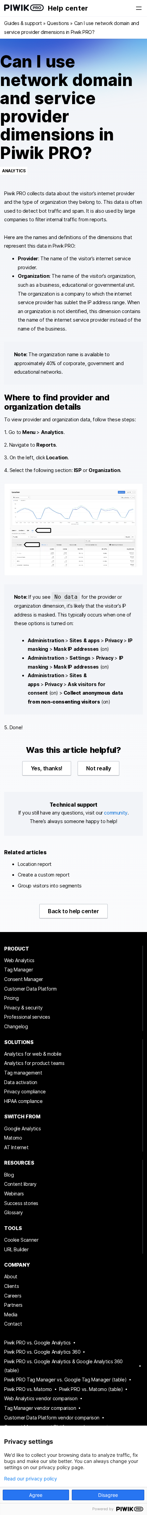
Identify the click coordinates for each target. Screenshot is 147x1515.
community (115, 813)
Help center (68, 8)
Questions (58, 23)
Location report (35, 864)
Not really (98, 768)
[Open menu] (139, 8)
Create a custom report (43, 875)
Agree (35, 1495)
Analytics (13, 170)
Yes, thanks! (47, 768)
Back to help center (73, 911)
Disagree (108, 1495)
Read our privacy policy (30, 1478)
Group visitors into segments (50, 886)
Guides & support (23, 23)
